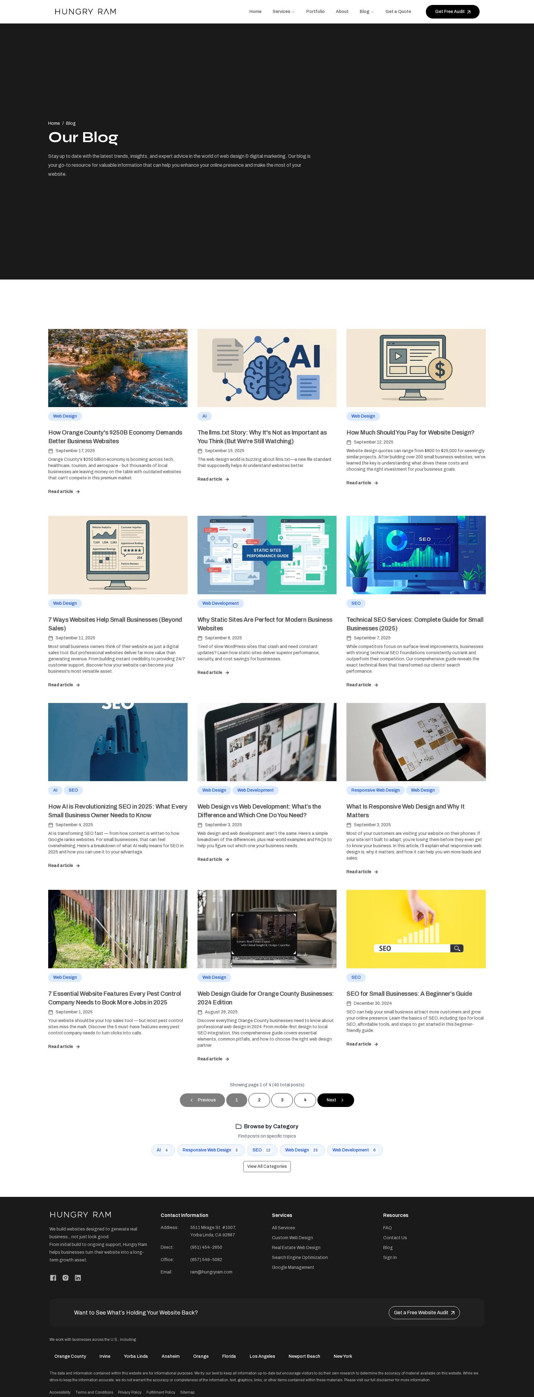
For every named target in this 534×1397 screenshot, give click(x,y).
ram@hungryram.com (211, 1272)
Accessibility (59, 1392)
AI (204, 416)
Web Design (65, 416)
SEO (356, 603)
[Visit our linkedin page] (78, 1277)
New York (343, 1356)
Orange (201, 1356)
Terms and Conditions (94, 1392)
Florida (229, 1356)
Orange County (70, 1356)
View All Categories (267, 1166)
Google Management (293, 1267)
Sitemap (187, 1392)
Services (281, 11)
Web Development (220, 603)
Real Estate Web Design (296, 1247)
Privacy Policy (130, 1392)
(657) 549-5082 (206, 1259)
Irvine (105, 1356)
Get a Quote (398, 11)
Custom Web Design (292, 1237)
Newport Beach (304, 1356)
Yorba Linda (136, 1356)
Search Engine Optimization (300, 1257)
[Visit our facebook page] (53, 1277)
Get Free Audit (450, 11)
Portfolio (315, 11)
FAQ (387, 1228)
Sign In (390, 1257)
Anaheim (171, 1356)
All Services (283, 1228)
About (342, 11)
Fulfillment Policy (160, 1392)
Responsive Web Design (375, 790)
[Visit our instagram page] (65, 1277)
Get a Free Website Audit (421, 1312)
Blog (364, 11)
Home (255, 11)
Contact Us (395, 1237)
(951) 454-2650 (206, 1247)
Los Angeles (262, 1356)
